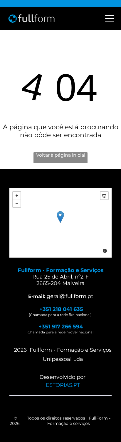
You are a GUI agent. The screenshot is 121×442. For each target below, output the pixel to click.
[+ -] (60, 223)
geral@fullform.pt (70, 296)
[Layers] (104, 195)
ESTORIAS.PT (63, 385)
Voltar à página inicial (60, 155)
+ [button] (17, 195)
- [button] (17, 203)
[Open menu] (109, 18)
